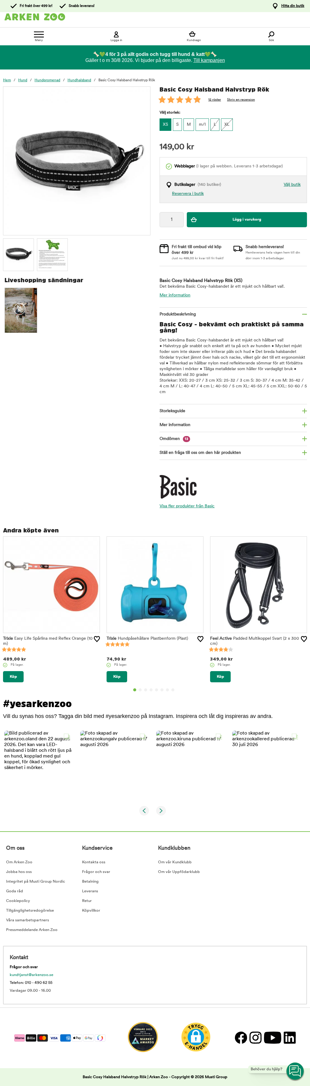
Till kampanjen (209, 60)
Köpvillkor (91, 911)
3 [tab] (145, 689)
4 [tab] (151, 689)
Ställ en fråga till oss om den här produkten (200, 453)
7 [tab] (167, 689)
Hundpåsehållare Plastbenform (147, 638)
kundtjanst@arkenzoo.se (31, 975)
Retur (87, 901)
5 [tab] (156, 689)
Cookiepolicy (18, 901)
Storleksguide (172, 411)
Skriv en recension (241, 100)
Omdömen (174, 439)
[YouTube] (272, 1038)
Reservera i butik (188, 194)
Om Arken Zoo (19, 862)
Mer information (175, 295)
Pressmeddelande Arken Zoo (32, 930)
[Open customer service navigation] (295, 1071)
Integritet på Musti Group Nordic (35, 882)
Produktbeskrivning (178, 314)
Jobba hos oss (19, 872)
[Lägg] (97, 639)
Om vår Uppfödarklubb (179, 872)
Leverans (90, 891)
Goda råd (14, 891)
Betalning (90, 882)
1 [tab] (134, 689)
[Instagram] (255, 1038)
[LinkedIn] (289, 1038)
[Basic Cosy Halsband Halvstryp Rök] (18, 254)
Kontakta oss (93, 862)
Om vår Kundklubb (175, 862)
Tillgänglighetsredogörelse (30, 911)
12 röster (214, 100)
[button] (38, 765)
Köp (13, 677)
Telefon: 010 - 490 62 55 (31, 983)
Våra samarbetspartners (27, 920)
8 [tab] (172, 689)
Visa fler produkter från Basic (187, 506)
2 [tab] (140, 689)
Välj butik (292, 185)
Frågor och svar (96, 872)
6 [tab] (161, 689)
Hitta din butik (292, 6)
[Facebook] (240, 1038)
